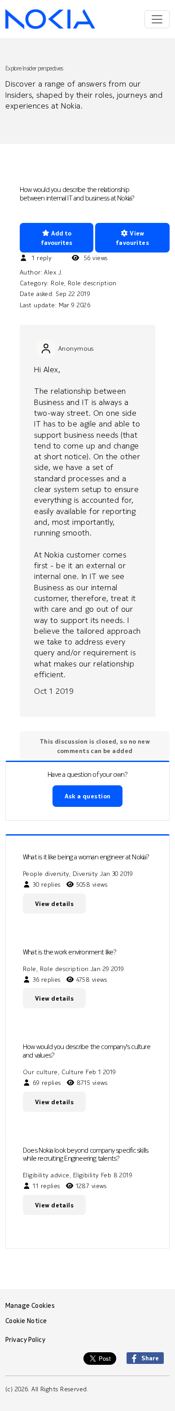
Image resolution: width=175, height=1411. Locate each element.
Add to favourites (56, 238)
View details (54, 903)
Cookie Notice (26, 1320)
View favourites (132, 238)
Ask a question (88, 796)
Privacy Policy (25, 1339)
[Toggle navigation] (157, 19)
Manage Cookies (30, 1305)
